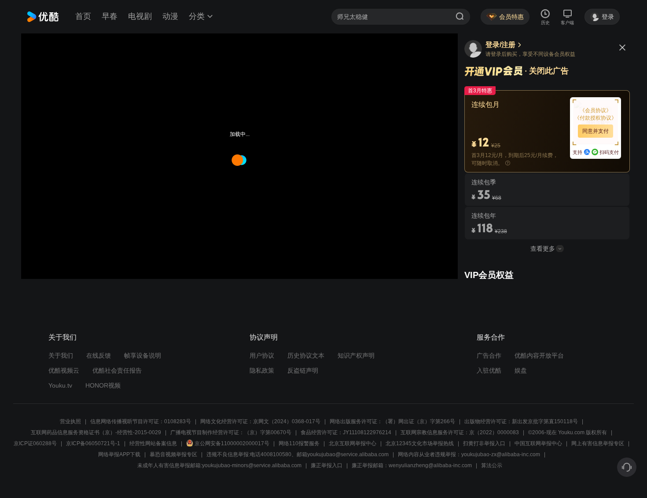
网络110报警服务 (299, 443)
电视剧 (140, 16)
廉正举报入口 (326, 465)
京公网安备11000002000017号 (232, 443)
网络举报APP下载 (119, 454)
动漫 (170, 16)
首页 (83, 16)
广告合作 (489, 355)
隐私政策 (262, 370)
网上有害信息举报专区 (597, 443)
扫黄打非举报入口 (484, 443)
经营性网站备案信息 (153, 443)
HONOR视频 (103, 385)
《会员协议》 (595, 110)
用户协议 (262, 355)
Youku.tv (60, 385)
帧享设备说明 (142, 355)
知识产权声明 (356, 355)
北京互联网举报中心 (352, 443)
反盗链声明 (302, 370)
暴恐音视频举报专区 (173, 454)
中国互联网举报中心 (538, 443)
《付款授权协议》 (595, 118)
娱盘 (521, 370)
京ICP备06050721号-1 (93, 443)
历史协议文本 (305, 355)
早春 (110, 16)
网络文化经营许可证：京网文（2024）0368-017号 (260, 421)
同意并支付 (595, 131)
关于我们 (60, 355)
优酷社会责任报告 (117, 370)
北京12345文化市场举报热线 (420, 443)
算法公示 (491, 465)
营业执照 (70, 421)
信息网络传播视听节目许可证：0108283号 (140, 421)
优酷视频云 (63, 370)
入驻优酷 (489, 370)
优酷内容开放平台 (539, 355)
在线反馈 (98, 355)
